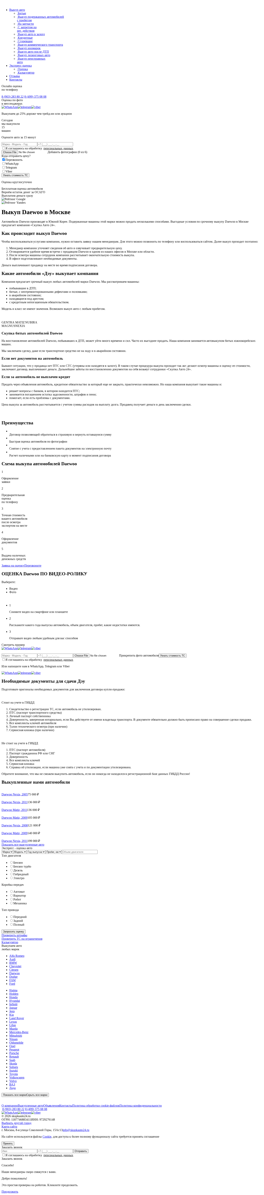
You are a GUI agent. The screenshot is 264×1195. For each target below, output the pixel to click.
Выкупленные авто (30, 1105)
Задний (18, 920)
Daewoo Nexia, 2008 (15, 825)
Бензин (18, 862)
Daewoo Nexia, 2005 (15, 794)
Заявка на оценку (13, 565)
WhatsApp (12, 163)
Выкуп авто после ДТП (33, 51)
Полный (18, 924)
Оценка (22, 69)
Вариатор (19, 895)
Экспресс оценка (20, 65)
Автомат (19, 891)
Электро (18, 878)
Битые (21, 13)
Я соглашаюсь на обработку (39, 148)
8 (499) (35, 96)
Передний (20, 916)
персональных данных (58, 148)
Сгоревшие (25, 41)
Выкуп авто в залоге (31, 34)
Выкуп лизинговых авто (33, 55)
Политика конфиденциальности (140, 1105)
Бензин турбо (22, 866)
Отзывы (14, 76)
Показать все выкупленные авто (23, 844)
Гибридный (21, 874)
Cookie (47, 1136)
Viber (8, 171)
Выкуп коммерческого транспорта (40, 44)
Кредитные (25, 37)
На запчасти (25, 23)
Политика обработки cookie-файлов (95, 1105)
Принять (8, 1143)
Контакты (15, 79)
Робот (17, 899)
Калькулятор (25, 72)
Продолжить (10, 1191)
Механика (20, 903)
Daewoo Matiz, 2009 (14, 817)
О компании (10, 1105)
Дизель (18, 870)
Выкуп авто (17, 9)
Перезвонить (13, 159)
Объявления (51, 1105)
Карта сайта (9, 1126)
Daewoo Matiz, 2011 (14, 810)
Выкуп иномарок (29, 48)
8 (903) (13, 96)
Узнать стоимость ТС (15, 175)
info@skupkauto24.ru (76, 1130)
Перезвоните (32, 565)
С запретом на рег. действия (27, 29)
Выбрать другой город (16, 1123)
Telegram (11, 167)
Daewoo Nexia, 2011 (14, 802)
